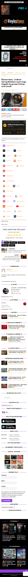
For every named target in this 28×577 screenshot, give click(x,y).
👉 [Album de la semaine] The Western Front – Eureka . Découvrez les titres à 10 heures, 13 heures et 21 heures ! (16, 339)
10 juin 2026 (11, 318)
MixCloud (20, 216)
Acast (18, 186)
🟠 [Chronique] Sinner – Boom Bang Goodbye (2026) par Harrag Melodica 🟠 (17, 386)
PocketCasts (10, 165)
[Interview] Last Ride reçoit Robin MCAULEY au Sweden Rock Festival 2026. (9, 538)
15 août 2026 (11, 354)
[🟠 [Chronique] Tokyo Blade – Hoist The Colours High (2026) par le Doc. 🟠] (4, 370)
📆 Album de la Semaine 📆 (14, 334)
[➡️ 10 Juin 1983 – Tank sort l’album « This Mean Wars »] (4, 317)
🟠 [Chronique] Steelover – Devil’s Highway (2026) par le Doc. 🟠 (17, 377)
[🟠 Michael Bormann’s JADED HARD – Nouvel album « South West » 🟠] (4, 352)
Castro (8, 160)
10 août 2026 (11, 388)
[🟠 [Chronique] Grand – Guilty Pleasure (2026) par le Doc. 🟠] (4, 363)
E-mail (3, 486)
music (6, 242)
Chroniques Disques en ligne (14, 358)
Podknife (20, 211)
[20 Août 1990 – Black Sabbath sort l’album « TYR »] (7, 457)
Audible (8, 211)
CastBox (20, 155)
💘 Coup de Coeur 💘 (14, 348)
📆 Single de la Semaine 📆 (14, 322)
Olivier (14, 90)
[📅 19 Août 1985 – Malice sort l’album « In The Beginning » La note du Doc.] (14, 457)
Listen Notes (10, 191)
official (12, 245)
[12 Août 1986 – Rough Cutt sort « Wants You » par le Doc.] (14, 467)
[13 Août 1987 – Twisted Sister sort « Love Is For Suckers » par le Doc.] (20, 462)
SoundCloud (10, 206)
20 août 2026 (11, 364)
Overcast (19, 160)
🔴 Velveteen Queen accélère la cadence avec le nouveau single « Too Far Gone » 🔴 (16, 327)
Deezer (8, 150)
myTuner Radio (10, 181)
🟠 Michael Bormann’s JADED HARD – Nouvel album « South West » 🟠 (17, 351)
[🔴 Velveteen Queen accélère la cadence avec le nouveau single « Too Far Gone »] (4, 327)
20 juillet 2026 (12, 342)
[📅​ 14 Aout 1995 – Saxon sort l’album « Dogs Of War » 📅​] (14, 462)
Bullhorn (22, 165)
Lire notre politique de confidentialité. (11, 496)
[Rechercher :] (14, 68)
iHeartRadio (10, 176)
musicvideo (13, 242)
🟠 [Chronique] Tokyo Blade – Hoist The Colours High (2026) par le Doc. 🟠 (17, 370)
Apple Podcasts (10, 145)
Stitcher (9, 155)
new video (5, 245)
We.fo (8, 201)
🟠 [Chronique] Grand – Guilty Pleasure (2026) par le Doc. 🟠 (16, 362)
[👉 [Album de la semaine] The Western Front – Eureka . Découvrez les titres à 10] (4, 338)
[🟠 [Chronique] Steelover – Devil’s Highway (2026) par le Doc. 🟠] (4, 379)
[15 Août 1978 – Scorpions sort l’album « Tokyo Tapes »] (7, 462)
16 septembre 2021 (7, 90)
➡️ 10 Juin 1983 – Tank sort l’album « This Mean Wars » (17, 316)
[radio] (8, 235)
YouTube (22, 206)
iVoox (8, 186)
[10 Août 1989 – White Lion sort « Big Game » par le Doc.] (20, 467)
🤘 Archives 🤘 (14, 312)
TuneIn (19, 150)
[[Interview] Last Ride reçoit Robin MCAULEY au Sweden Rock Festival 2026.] (9, 528)
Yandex (8, 216)
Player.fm (9, 196)
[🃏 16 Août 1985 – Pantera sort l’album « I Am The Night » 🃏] (20, 457)
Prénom (4, 475)
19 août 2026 (11, 380)
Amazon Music (20, 201)
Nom (3, 481)
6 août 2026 (11, 329)
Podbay (21, 196)
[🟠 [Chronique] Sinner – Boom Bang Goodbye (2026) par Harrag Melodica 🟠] (4, 386)
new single (21, 242)
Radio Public (10, 170)
